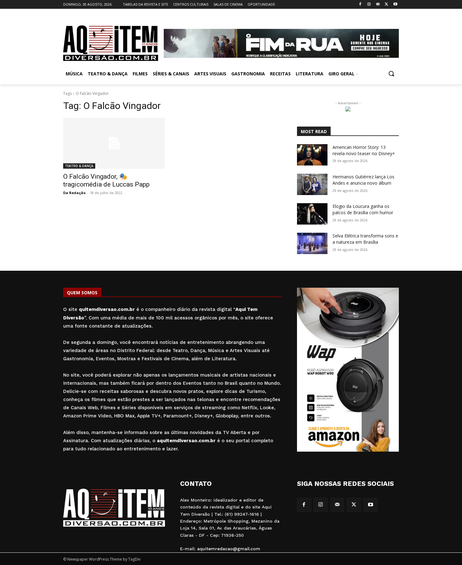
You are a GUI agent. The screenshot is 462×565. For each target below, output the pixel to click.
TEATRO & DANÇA (79, 166)
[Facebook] (360, 4)
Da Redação (74, 192)
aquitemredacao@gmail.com (228, 548)
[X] (386, 4)
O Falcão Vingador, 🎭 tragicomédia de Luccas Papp (106, 180)
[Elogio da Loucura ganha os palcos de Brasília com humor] (312, 214)
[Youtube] (395, 4)
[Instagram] (369, 4)
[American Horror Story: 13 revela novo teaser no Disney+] (312, 155)
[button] (391, 73)
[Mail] (378, 4)
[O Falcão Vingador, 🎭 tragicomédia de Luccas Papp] (114, 143)
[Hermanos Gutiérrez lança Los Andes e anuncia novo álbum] (312, 184)
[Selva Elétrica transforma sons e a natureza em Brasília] (312, 243)
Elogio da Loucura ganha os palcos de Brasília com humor (363, 209)
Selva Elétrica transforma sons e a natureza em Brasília (365, 239)
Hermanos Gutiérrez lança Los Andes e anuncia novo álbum (363, 180)
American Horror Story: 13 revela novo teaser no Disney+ (364, 150)
